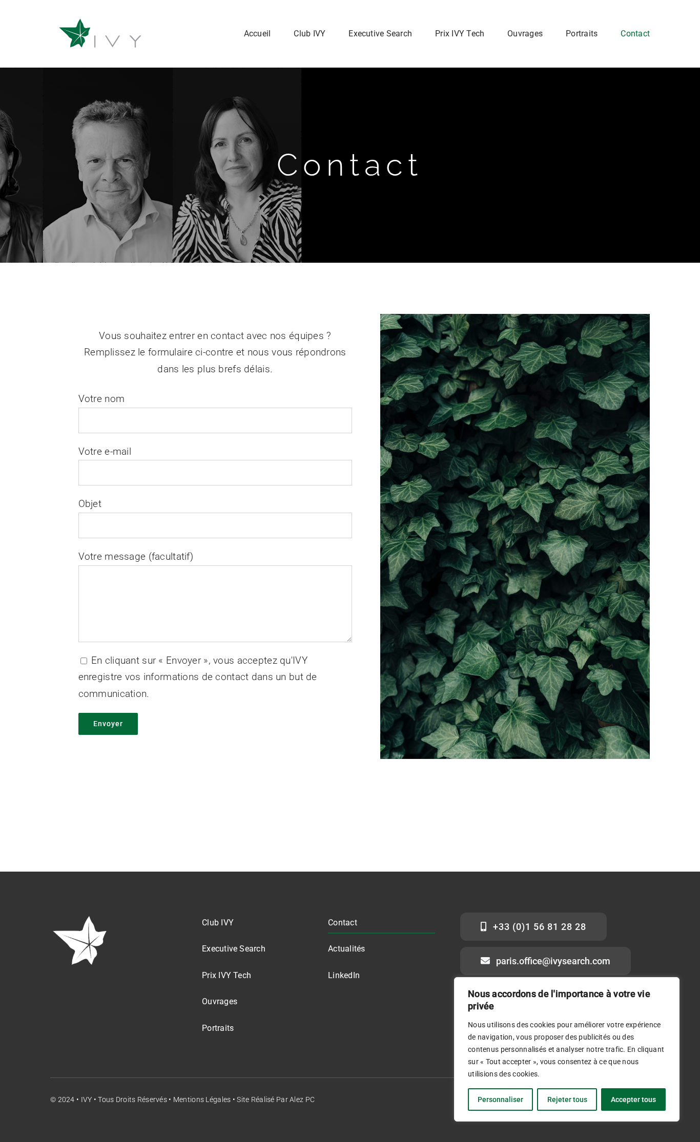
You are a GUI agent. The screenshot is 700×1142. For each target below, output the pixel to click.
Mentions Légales (202, 1099)
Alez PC (302, 1099)
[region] (567, 1049)
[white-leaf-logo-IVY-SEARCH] (81, 917)
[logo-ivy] (101, 20)
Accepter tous (633, 1099)
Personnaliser (500, 1099)
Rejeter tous (567, 1099)
